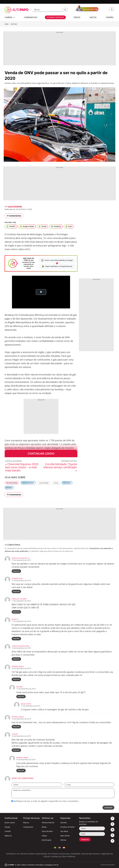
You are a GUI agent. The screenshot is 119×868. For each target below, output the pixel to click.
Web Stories (65, 836)
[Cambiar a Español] (64, 847)
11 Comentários (14, 215)
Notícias (14, 24)
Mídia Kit (8, 836)
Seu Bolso (67, 483)
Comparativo (28, 827)
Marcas (26, 822)
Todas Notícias (12, 483)
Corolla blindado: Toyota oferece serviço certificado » (60, 467)
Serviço (56, 483)
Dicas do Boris (47, 831)
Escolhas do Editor (28, 483)
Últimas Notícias (48, 822)
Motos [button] (93, 17)
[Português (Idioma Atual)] (55, 847)
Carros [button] (9, 17)
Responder (16, 571)
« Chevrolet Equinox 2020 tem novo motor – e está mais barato (21, 467)
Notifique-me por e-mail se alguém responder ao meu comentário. (46, 801)
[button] (65, 9)
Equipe (7, 827)
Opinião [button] (109, 17)
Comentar (108, 807)
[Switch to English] (59, 847)
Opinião (63, 822)
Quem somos (10, 822)
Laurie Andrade (15, 206)
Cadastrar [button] (85, 839)
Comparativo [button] (30, 17)
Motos (44, 827)
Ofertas (63, 840)
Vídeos (10, 488)
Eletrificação (46, 840)
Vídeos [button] (76, 17)
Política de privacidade (107, 865)
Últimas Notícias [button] (55, 17)
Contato (8, 831)
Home (7, 24)
